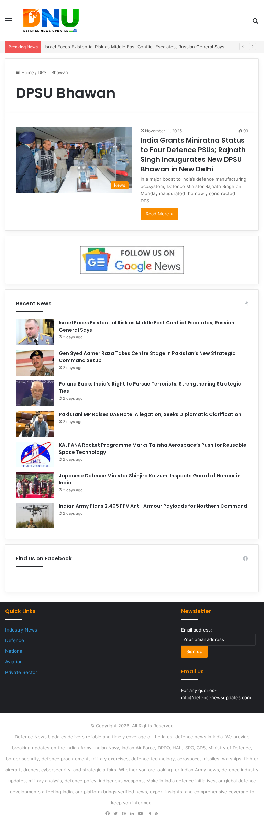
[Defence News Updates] (51, 20)
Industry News (21, 630)
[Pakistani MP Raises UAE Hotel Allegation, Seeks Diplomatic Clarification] (35, 424)
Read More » (159, 213)
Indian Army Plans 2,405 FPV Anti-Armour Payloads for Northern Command (153, 506)
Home (27, 72)
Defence (14, 640)
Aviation (14, 662)
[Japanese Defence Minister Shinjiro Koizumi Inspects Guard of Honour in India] (35, 485)
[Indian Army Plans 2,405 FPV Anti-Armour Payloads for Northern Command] (35, 515)
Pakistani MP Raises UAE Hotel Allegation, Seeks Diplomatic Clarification (150, 414)
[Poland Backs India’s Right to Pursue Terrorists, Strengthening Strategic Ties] (35, 393)
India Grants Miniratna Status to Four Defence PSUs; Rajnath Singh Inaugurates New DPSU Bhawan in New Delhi (193, 154)
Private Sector (21, 672)
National (14, 651)
